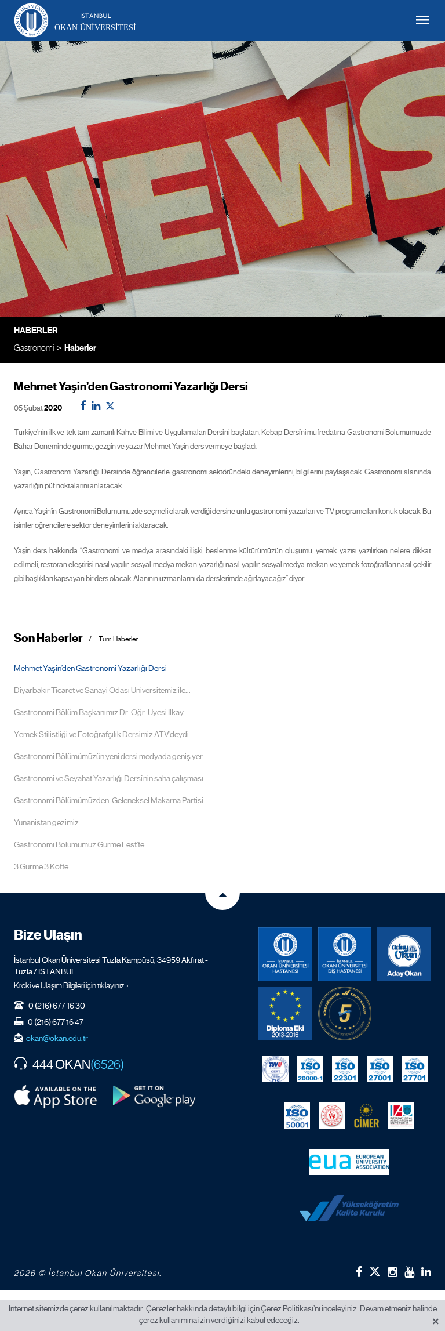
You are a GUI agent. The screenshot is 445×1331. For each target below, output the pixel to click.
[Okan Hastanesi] (285, 954)
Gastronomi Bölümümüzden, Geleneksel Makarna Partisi (108, 800)
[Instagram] (392, 1272)
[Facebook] (359, 1272)
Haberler (80, 348)
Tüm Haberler (118, 639)
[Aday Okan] (404, 954)
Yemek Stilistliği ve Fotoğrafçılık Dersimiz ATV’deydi (101, 734)
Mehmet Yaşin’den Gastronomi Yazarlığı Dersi (90, 668)
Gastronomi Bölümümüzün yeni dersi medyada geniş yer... (111, 756)
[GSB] (332, 1115)
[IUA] (401, 1115)
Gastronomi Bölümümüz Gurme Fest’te (79, 844)
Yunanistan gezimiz (46, 822)
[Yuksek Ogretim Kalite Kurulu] (345, 1013)
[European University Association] (349, 1162)
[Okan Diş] (345, 954)
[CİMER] (366, 1115)
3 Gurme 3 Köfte (41, 866)
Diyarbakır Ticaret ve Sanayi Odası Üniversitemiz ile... (102, 690)
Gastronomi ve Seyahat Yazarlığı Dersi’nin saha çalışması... (111, 778)
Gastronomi (34, 348)
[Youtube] (409, 1272)
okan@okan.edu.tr (57, 1038)
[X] (375, 1269)
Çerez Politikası (287, 1308)
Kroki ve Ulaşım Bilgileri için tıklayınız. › (71, 985)
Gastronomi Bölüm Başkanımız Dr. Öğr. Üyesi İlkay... (101, 712)
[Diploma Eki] (285, 1013)
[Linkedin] (426, 1272)
